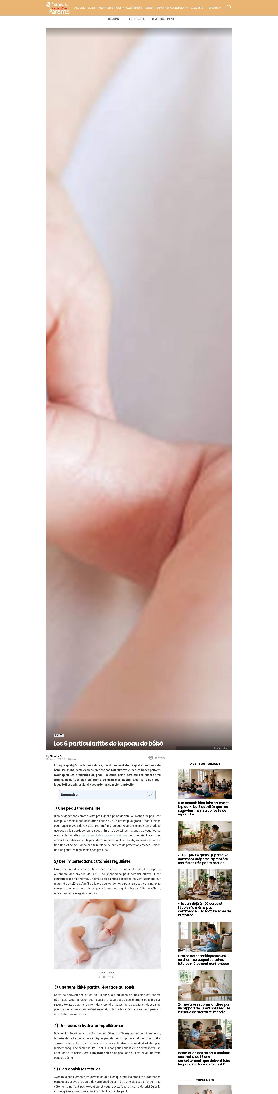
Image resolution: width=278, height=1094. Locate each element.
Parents (213, 8)
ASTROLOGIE (137, 19)
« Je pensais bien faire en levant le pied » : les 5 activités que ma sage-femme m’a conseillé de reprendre (203, 808)
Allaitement (134, 8)
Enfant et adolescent (171, 8)
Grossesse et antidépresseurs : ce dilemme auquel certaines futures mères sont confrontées (203, 960)
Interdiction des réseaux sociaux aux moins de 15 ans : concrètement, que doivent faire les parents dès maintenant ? (204, 1058)
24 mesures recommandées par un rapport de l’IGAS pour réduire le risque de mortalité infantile (204, 1008)
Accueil (79, 8)
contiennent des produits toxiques (105, 835)
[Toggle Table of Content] (148, 795)
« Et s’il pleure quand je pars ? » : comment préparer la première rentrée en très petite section (203, 859)
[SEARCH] (229, 8)
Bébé (149, 8)
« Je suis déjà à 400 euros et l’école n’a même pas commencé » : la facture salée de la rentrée (204, 909)
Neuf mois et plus (110, 8)
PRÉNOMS (113, 19)
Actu (91, 8)
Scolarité (196, 8)
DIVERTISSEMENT (163, 19)
